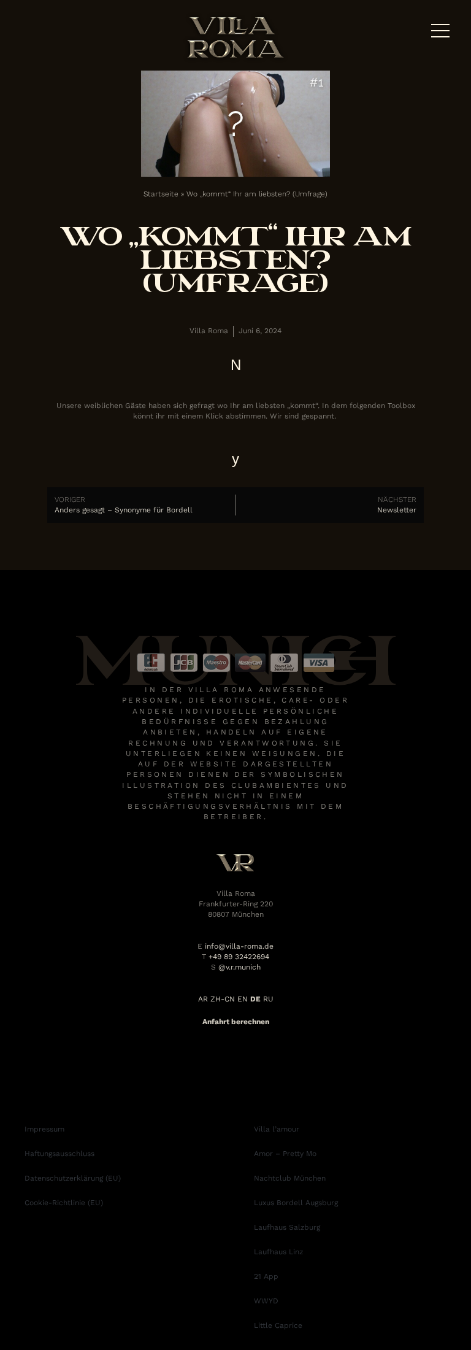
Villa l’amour (276, 1129)
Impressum (44, 1129)
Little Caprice (278, 1325)
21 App (266, 1276)
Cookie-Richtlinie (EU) (64, 1202)
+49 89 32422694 (239, 956)
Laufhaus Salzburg (287, 1227)
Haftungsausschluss (59, 1153)
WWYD (266, 1301)
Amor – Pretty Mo (285, 1153)
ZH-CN (222, 999)
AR (203, 999)
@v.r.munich (239, 967)
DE (255, 999)
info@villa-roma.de (239, 946)
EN (242, 999)
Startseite (161, 194)
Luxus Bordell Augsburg (296, 1202)
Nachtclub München (290, 1178)
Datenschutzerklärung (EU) (73, 1178)
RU (268, 999)
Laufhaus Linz (278, 1252)
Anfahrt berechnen (235, 1021)
